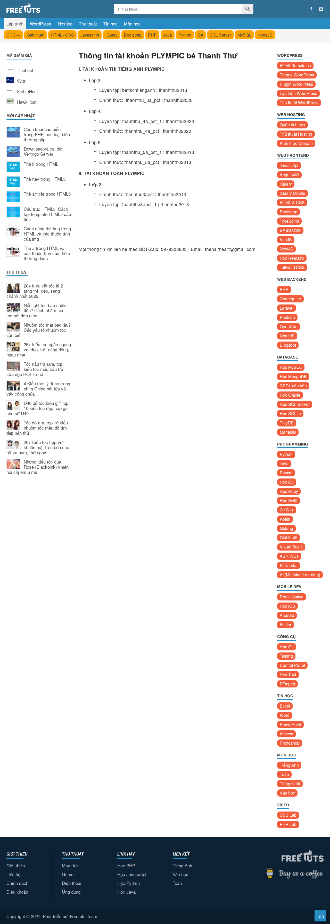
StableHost (27, 91)
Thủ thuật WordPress (299, 103)
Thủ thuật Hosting (296, 134)
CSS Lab (288, 815)
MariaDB (288, 432)
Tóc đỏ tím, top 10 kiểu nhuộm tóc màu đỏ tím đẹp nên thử (37, 428)
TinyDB (287, 423)
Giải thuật (35, 35)
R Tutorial (289, 565)
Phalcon (287, 317)
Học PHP (126, 865)
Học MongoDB (293, 376)
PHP (152, 35)
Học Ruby (289, 491)
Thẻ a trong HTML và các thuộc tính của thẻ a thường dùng (47, 253)
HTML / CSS (62, 35)
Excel (285, 706)
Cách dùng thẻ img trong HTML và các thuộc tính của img (47, 234)
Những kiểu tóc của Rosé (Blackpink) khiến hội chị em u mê (37, 467)
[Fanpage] (311, 9)
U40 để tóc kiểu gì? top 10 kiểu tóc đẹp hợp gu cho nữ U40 (37, 408)
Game (67, 874)
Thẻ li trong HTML (41, 164)
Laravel (286, 308)
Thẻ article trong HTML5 (47, 194)
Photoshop (290, 743)
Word (285, 715)
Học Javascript (131, 874)
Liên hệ (13, 874)
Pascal (286, 473)
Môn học (132, 23)
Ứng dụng (71, 891)
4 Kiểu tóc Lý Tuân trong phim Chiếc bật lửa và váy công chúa (38, 389)
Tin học (110, 23)
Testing (286, 656)
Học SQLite (290, 413)
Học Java (126, 891)
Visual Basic (291, 547)
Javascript (89, 35)
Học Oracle (290, 395)
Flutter (285, 624)
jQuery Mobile (292, 193)
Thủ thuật (88, 23)
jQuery (111, 35)
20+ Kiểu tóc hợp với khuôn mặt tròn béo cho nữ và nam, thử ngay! (37, 447)
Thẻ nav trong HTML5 (44, 179)
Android (287, 615)
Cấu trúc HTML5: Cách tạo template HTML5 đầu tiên (47, 214)
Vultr (21, 80)
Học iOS (287, 606)
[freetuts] (45, 8)
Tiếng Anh (289, 765)
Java (167, 35)
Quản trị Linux (292, 125)
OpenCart (289, 326)
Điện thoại (71, 883)
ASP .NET (289, 556)
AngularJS (289, 175)
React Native (291, 597)
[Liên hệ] (321, 9)
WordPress (40, 23)
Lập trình (14, 23)
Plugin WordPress (296, 84)
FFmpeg (287, 684)
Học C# (287, 482)
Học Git (286, 647)
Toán (284, 774)
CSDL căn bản (293, 386)
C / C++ (13, 35)
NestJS (286, 249)
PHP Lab (288, 824)
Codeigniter (290, 299)
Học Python (128, 883)
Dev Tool (288, 674)
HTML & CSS (292, 202)
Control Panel (292, 665)
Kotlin (285, 519)
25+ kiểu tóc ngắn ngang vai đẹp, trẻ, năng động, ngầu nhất (38, 350)
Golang (286, 528)
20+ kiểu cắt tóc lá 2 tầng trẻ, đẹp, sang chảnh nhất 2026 (34, 291)
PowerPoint (290, 724)
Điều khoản (17, 891)
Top (320, 916)
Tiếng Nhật (290, 784)
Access (286, 734)
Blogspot (288, 345)
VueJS (286, 239)
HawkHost (27, 102)
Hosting (65, 23)
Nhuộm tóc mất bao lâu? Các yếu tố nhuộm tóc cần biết (38, 330)
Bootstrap (133, 35)
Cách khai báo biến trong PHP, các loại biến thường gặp (47, 134)
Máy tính (70, 865)
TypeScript (289, 221)
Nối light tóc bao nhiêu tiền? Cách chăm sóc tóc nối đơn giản (36, 310)
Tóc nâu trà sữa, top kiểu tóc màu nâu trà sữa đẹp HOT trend (34, 369)
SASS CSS (290, 230)
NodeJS (265, 35)
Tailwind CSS (292, 267)
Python (184, 35)
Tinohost (25, 70)
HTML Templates (295, 65)
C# (200, 35)
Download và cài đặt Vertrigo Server (43, 151)
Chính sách (17, 883)
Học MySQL (291, 367)
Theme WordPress (297, 75)
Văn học (287, 793)
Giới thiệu (15, 865)
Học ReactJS (292, 258)
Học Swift (288, 500)
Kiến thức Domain (296, 143)
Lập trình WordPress (298, 93)
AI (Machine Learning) (300, 575)
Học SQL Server (295, 404)
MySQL (244, 35)
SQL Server (220, 35)
